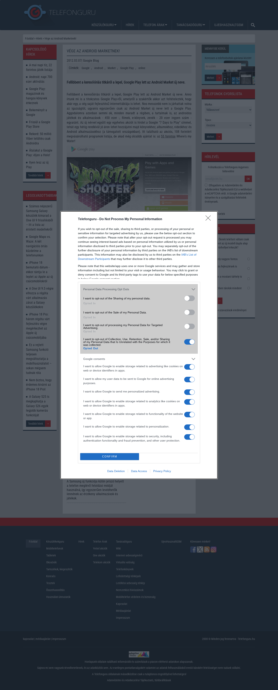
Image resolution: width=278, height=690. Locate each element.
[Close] (209, 219)
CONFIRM (109, 456)
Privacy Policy (162, 471)
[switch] (189, 298)
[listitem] (139, 289)
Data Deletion (116, 471)
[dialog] (139, 345)
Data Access (139, 471)
